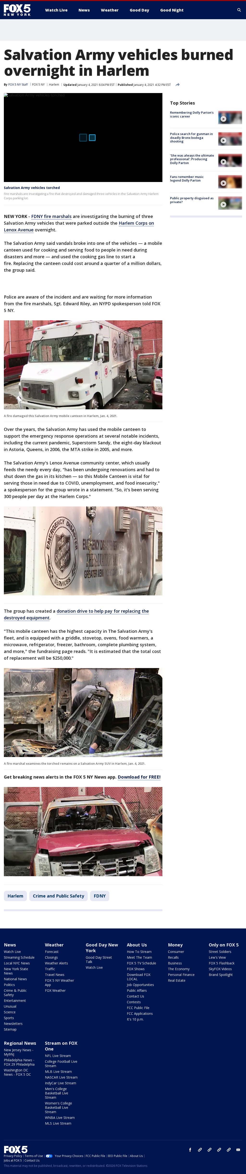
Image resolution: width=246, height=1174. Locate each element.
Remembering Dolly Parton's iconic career (192, 114)
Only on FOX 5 (224, 945)
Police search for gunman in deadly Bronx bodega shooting (191, 137)
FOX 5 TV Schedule (141, 963)
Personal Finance (181, 974)
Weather (54, 945)
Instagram (200, 1150)
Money (175, 945)
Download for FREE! (139, 777)
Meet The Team (139, 957)
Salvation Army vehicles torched (32, 187)
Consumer (176, 951)
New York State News (16, 971)
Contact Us (135, 996)
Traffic (50, 969)
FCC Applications (140, 1013)
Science (10, 1012)
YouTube (219, 1150)
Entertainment (15, 1000)
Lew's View (217, 957)
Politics (9, 984)
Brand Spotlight (221, 974)
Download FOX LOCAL (138, 976)
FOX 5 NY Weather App (59, 982)
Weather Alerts (56, 963)
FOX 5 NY (38, 84)
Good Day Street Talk (99, 959)
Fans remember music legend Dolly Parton (187, 179)
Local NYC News (17, 963)
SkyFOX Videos (220, 969)
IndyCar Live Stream (60, 1083)
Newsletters (13, 1023)
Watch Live (12, 951)
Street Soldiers (220, 951)
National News (15, 979)
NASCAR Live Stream (61, 1077)
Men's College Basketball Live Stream (56, 1093)
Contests (134, 1002)
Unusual (10, 1006)
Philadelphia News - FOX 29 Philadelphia (19, 1062)
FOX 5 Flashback (221, 963)
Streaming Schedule (19, 957)
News (10, 945)
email (238, 1150)
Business (175, 963)
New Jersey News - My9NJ (18, 1052)
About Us (137, 945)
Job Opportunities (140, 984)
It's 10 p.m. (135, 1019)
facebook (190, 1150)
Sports (9, 1018)
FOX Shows (136, 969)
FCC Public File (138, 1007)
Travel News (54, 974)
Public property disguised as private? (192, 200)
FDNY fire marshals (51, 216)
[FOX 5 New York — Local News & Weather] (20, 10)
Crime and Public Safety (58, 896)
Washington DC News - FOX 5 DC (17, 1072)
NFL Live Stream (58, 1055)
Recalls (173, 957)
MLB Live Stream (58, 1071)
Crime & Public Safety (15, 992)
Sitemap (10, 1029)
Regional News (20, 1043)
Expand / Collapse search (239, 10)
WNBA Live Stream (60, 1117)
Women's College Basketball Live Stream (58, 1107)
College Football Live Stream (61, 1063)
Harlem (54, 84)
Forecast (52, 951)
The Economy (179, 969)
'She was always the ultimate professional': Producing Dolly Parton (192, 159)
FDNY (100, 896)
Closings (51, 957)
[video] (230, 117)
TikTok (209, 1150)
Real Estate (176, 980)
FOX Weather (55, 990)
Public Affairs (137, 990)
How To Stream (139, 951)
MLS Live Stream (58, 1123)
